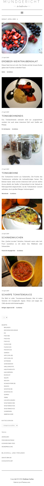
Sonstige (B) (8, 389)
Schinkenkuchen (12, 237)
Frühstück (8, 350)
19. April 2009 (5, 290)
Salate (3, 72)
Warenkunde (5, 193)
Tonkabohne (10, 173)
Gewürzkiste (8, 364)
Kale (15, 482)
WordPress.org (7, 446)
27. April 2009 (5, 57)
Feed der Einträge (8, 440)
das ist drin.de (7, 457)
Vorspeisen (8, 411)
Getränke (7, 361)
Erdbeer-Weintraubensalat (20, 61)
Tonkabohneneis (12, 116)
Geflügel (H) (8, 358)
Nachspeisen (7, 129)
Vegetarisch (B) (10, 307)
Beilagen (4, 307)
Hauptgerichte (11, 250)
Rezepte (4, 325)
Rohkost (7, 375)
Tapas (6, 397)
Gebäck (6, 352)
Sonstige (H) (8, 392)
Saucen (6, 380)
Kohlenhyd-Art (7, 461)
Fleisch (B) (7, 344)
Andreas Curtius (28, 479)
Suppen (6, 394)
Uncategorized (9, 400)
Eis (2, 129)
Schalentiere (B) (9, 383)
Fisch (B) (7, 336)
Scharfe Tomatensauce (17, 294)
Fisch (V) (7, 341)
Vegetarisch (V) (9, 408)
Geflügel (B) (8, 355)
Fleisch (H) (4, 250)
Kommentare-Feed (8, 443)
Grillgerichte (9, 366)
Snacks (6, 386)
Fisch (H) (7, 338)
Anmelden (5, 437)
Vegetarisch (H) (9, 406)
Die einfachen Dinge (11, 330)
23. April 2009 (5, 233)
